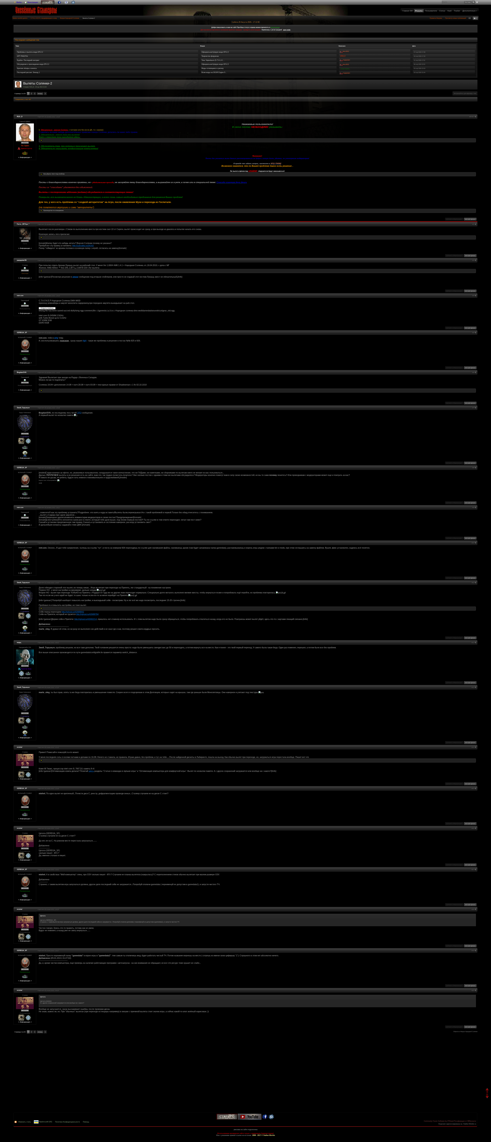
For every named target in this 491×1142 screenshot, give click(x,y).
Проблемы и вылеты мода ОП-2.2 (30, 52)
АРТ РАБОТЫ (22, 56)
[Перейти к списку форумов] (36, 10)
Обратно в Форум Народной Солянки (465, 1031)
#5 (473, 332)
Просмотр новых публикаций (455, 18)
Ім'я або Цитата (470, 219)
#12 (473, 642)
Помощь (86, 1122)
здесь (91, 771)
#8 (473, 467)
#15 (473, 788)
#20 (473, 990)
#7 (473, 407)
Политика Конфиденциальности (67, 1122)
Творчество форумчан (210, 56)
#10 (473, 543)
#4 (473, 295)
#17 (473, 869)
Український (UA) (45, 1122)
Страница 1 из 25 (20, 93)
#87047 (471, 116)
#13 (473, 687)
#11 (473, 582)
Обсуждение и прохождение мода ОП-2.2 (33, 64)
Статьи (442, 11)
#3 (473, 260)
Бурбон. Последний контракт (28, 60)
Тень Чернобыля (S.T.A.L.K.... (213, 60)
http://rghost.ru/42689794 (87, 614)
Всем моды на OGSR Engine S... (214, 72)
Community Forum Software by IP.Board (439, 1121)
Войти (19, 2)
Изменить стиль (24, 1122)
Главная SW (407, 11)
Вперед (40, 93)
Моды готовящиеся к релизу (213, 68)
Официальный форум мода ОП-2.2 (215, 52)
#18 (473, 909)
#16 (473, 828)
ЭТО (79, 413)
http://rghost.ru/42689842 (73, 612)
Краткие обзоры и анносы (27, 68)
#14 (473, 747)
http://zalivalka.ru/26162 (83, 246)
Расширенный (477, 2)
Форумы (419, 11)
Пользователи (431, 11)
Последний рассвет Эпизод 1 (28, 72)
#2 (473, 224)
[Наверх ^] (487, 1091)
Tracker (457, 11)
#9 (473, 507)
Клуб (449, 11)
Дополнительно (469, 11)
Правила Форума (436, 18)
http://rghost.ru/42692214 (85, 619)
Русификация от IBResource (465, 1121)
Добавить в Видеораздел (454, 219)
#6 (473, 372)
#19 (473, 950)
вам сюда (286, 30)
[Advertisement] (245, 108)
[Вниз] (487, 1096)
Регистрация (32, 2)
